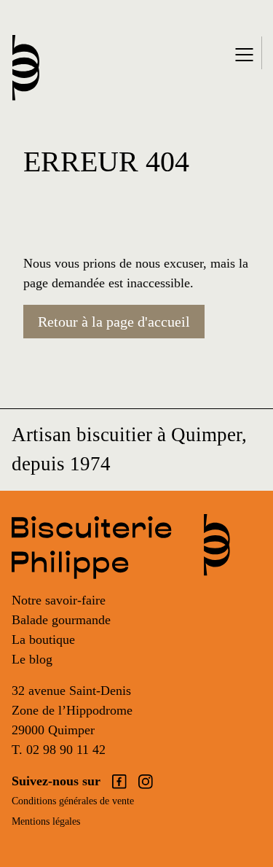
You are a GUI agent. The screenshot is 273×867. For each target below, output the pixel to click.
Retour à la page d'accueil (114, 322)
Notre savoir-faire (59, 600)
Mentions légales (46, 821)
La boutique (43, 639)
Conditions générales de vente (73, 801)
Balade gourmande (61, 620)
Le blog (32, 659)
